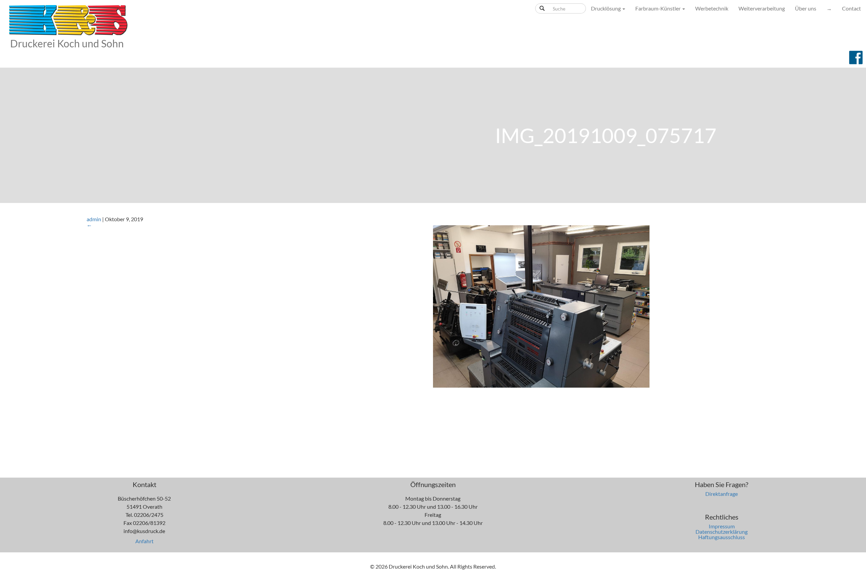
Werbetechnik (711, 8)
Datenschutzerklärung (722, 531)
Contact (851, 8)
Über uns (805, 8)
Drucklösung (606, 8)
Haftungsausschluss (721, 537)
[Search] (542, 8)
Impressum (722, 526)
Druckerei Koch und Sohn (67, 43)
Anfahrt (144, 541)
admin (94, 219)
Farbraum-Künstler (658, 8)
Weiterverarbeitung (761, 8)
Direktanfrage (721, 493)
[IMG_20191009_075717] (541, 305)
